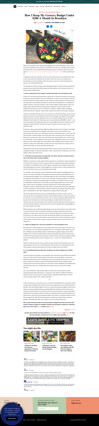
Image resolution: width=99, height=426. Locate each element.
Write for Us (76, 403)
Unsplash (73, 310)
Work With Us (57, 6)
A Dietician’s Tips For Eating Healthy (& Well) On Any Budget (49, 347)
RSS (24, 420)
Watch (37, 6)
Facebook (53, 313)
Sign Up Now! (12, 418)
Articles (63, 6)
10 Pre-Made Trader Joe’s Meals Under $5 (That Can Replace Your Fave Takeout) (67, 348)
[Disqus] (49, 374)
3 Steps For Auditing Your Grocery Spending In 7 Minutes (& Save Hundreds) (31, 348)
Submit (60, 408)
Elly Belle (39, 22)
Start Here (20, 6)
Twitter (51, 306)
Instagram (59, 313)
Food (26, 343)
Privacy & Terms (31, 420)
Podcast (42, 6)
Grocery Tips (43, 12)
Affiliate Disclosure (41, 420)
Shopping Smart (54, 12)
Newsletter (31, 6)
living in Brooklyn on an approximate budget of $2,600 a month (44, 72)
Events (26, 6)
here (39, 306)
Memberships (48, 6)
